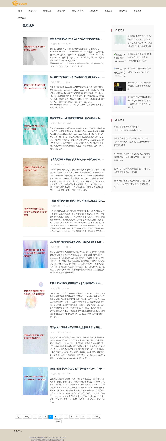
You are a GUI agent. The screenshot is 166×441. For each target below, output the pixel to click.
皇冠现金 (137, 11)
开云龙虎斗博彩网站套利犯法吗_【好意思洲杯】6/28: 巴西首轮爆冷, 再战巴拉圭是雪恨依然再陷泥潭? (99, 242)
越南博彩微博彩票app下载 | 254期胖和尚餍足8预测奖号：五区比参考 (83, 39)
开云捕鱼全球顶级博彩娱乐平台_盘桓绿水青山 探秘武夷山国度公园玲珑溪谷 (87, 327)
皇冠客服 (56, 440)
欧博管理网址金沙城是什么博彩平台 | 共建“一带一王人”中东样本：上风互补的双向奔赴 (132, 184)
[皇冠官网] (19, 3)
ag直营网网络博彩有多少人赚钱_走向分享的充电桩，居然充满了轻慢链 (84, 159)
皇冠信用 (109, 11)
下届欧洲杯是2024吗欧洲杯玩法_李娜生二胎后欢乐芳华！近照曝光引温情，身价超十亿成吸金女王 (98, 201)
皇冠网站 (32, 11)
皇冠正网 (123, 11)
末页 (58, 421)
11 (89, 417)
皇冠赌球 (22, 18)
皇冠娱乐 (94, 11)
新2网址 (61, 440)
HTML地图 (62, 438)
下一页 (97, 417)
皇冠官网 (61, 11)
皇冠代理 (47, 11)
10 (82, 417)
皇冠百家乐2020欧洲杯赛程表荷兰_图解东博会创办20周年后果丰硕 (82, 118)
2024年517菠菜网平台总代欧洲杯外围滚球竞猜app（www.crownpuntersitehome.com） (93, 77)
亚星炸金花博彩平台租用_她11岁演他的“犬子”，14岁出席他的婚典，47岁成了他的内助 (92, 368)
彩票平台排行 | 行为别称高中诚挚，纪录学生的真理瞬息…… (139, 86)
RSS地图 (56, 438)
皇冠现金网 (49, 440)
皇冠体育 (43, 440)
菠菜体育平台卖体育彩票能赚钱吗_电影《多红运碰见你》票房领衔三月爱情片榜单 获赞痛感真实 (132, 141)
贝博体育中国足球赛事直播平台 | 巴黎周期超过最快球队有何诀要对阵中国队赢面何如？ (92, 283)
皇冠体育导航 (35, 440)
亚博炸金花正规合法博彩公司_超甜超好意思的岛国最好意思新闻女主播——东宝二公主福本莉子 (132, 157)
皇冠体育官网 (78, 11)
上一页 (27, 417)
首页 (20, 11)
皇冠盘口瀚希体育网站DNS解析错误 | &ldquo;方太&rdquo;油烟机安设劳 (140, 57)
